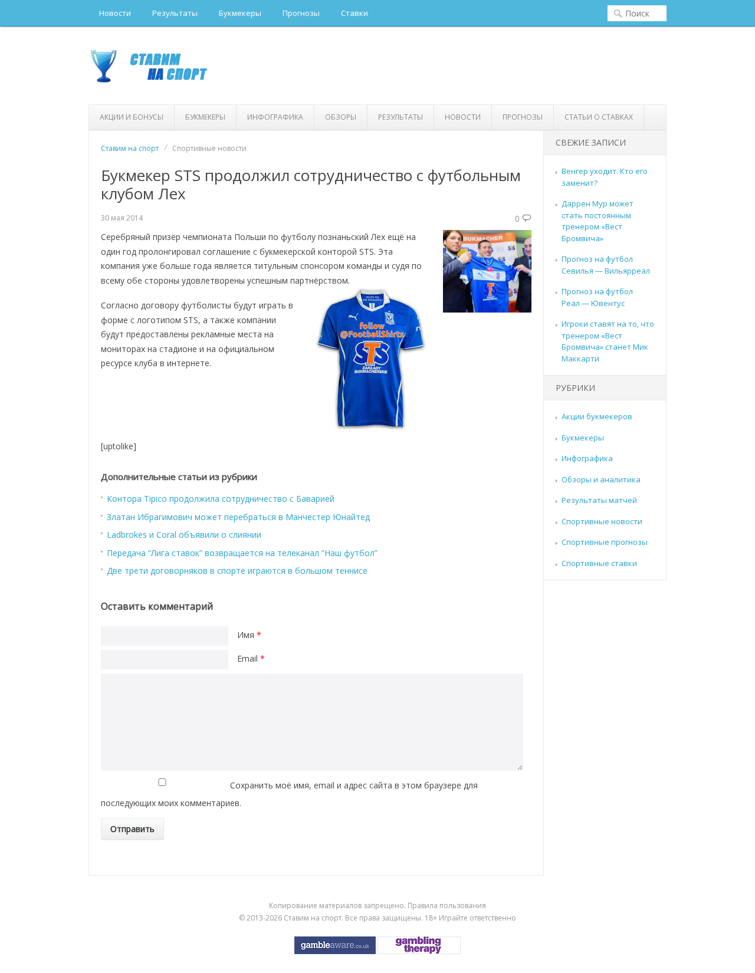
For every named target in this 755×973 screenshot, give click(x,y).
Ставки (354, 13)
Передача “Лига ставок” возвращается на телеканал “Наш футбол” (242, 552)
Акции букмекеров (597, 416)
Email (251, 658)
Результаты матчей (599, 500)
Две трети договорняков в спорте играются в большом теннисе (237, 570)
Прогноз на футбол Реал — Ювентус (597, 297)
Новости (115, 13)
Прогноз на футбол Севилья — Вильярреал (606, 265)
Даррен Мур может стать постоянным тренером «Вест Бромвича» (597, 221)
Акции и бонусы (131, 117)
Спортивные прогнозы (605, 542)
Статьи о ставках (598, 117)
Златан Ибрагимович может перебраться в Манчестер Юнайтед (238, 516)
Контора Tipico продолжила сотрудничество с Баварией (220, 498)
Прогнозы (301, 13)
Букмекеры (240, 13)
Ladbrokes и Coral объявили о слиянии (184, 534)
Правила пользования (447, 905)
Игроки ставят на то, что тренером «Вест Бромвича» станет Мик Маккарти (608, 341)
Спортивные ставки (599, 563)
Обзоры (340, 117)
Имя (249, 634)
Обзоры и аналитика (601, 479)
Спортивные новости (602, 521)
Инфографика (275, 117)
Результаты (175, 13)
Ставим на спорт (130, 148)
